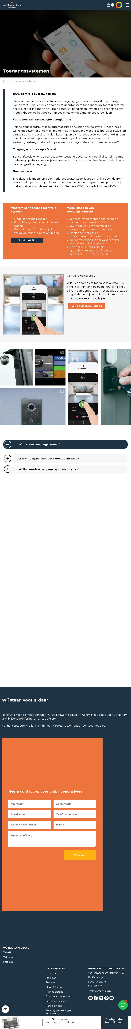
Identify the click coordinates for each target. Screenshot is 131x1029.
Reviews (50, 982)
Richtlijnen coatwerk (57, 1001)
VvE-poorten (10, 957)
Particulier (8, 961)
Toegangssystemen (25, 81)
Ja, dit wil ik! (26, 240)
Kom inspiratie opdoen (59, 1022)
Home (6, 81)
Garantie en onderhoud (58, 996)
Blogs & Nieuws (54, 987)
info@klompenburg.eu (100, 991)
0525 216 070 (95, 986)
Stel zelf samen (114, 1022)
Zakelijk (7, 952)
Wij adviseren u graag (87, 306)
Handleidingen (54, 1005)
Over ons (51, 973)
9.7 (119, 5)
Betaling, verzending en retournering (59, 1012)
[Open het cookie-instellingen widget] (5, 1009)
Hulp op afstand (54, 991)
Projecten (51, 977)
